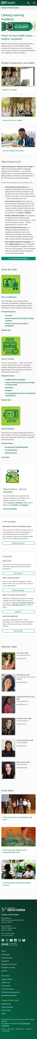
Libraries (4, 971)
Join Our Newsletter (10, 509)
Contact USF (19, 1029)
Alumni (3, 1013)
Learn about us (18, 573)
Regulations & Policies (9, 964)
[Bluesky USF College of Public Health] (23, 940)
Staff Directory (6, 1004)
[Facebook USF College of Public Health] (2, 940)
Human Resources (7, 989)
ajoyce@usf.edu (21, 658)
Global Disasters (11, 453)
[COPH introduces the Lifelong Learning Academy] (18, 874)
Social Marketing (11, 450)
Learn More (5, 457)
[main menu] (34, 3)
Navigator (8, 390)
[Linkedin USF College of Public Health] (15, 940)
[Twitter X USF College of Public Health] (7, 940)
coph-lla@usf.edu (18, 605)
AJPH (20, 213)
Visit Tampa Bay (6, 958)
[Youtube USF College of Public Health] (11, 940)
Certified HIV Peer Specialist (15, 379)
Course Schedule (7, 1007)
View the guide (18, 631)
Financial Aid (5, 986)
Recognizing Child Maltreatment (16, 447)
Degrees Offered (6, 979)
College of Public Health (10, 8)
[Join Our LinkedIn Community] (18, 141)
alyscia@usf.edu (21, 745)
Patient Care (5, 982)
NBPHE (28, 213)
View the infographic (18, 590)
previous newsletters (15, 503)
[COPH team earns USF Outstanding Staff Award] (18, 808)
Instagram (24, 505)
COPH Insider (6, 1010)
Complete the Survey (18, 543)
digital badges (14, 244)
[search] (28, 3)
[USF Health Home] (8, 2)
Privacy (3, 1029)
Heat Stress (9, 387)
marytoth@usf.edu (22, 767)
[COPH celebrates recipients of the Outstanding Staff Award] (18, 841)
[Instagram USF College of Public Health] (19, 940)
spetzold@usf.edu (22, 704)
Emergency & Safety (8, 967)
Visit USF (28, 1029)
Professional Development (10, 992)
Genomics (8, 315)
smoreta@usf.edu (22, 682)
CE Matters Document (26, 603)
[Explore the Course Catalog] (18, 110)
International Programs (9, 995)
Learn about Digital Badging (18, 258)
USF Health (5, 954)
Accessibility (5, 1031)
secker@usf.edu (21, 724)
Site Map (10, 1029)
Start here (18, 611)
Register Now (6, 330)
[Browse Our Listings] (18, 80)
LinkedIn (14, 505)
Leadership (5, 961)
